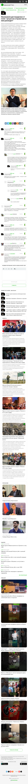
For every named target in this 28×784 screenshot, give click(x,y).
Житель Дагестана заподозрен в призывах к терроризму (12, 572)
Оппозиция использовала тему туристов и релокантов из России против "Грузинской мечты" (13, 438)
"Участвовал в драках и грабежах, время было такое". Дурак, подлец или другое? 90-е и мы (16, 310)
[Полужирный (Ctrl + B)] (3, 269)
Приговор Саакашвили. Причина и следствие (16, 298)
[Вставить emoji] (14, 269)
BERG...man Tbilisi (21, 9)
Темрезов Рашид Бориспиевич (10, 500)
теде (11, 243)
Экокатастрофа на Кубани (21, 8)
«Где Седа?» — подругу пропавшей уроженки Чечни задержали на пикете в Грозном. (12, 649)
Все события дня (23, 575)
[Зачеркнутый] (11, 269)
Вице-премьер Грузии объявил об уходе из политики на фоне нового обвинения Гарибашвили (13, 335)
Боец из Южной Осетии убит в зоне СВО (11, 567)
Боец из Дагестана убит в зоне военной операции (13, 557)
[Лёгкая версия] (6, 1)
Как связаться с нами (12, 761)
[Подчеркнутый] (8, 269)
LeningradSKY (12, 253)
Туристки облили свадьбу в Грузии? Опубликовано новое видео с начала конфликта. (13, 699)
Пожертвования (24, 761)
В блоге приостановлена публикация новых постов (16, 294)
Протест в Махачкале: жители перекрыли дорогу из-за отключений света (13, 673)
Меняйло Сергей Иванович (9, 518)
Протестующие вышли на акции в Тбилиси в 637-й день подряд (13, 411)
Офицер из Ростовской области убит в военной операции (13, 552)
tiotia (14, 181)
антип (14, 153)
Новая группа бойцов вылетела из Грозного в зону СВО (14, 546)
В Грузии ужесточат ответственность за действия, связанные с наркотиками (15, 302)
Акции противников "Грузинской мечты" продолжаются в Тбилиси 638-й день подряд (13, 361)
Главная (2, 9)
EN (4, 1)
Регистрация (14, 281)
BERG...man (12, 128)
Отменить (14, 285)
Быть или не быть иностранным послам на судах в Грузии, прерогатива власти (15, 314)
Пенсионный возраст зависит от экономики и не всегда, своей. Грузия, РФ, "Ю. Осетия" (16, 306)
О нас (2, 761)
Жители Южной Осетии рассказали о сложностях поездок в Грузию (11, 385)
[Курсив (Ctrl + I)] (6, 269)
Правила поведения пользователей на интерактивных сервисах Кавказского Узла (14, 776)
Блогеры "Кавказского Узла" (11, 9)
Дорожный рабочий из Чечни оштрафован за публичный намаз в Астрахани (12, 596)
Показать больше (14, 749)
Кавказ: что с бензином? (7, 8)
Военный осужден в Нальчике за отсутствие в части (12, 562)
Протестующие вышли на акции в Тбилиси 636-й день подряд (13, 467)
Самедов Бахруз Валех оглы (9, 537)
